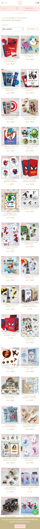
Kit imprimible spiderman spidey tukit (10, 247)
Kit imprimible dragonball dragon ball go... (10, 147)
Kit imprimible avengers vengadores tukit (29, 118)
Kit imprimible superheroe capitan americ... (10, 118)
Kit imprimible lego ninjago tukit (30, 339)
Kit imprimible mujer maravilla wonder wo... (10, 459)
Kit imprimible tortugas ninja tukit (29, 147)
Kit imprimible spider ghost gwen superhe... (29, 459)
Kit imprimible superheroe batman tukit (10, 305)
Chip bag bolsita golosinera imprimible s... (10, 425)
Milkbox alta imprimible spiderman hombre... (10, 334)
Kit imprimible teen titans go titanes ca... (30, 56)
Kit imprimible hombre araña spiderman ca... (10, 60)
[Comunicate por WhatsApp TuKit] (35, 512)
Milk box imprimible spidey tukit (30, 488)
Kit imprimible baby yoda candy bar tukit (10, 397)
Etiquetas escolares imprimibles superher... (30, 397)
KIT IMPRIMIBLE (11, 18)
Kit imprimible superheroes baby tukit (29, 368)
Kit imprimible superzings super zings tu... (10, 276)
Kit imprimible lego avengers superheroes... (10, 214)
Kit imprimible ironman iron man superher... (30, 425)
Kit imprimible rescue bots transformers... (10, 89)
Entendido (20, 526)
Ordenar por (5, 25)
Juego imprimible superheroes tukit (10, 488)
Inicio (3, 18)
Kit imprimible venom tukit (29, 209)
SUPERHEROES (21, 18)
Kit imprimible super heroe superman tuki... (30, 276)
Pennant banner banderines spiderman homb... (10, 181)
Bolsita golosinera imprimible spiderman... (30, 180)
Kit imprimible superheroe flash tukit (10, 368)
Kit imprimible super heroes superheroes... (29, 89)
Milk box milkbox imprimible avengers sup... (30, 305)
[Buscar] (16, 8)
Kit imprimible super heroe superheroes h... (30, 243)
